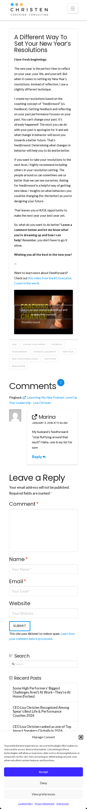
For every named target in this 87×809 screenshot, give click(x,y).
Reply (37, 456)
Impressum (62, 803)
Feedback (56, 344)
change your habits (34, 344)
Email (17, 581)
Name (18, 559)
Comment (24, 504)
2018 (14, 344)
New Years (50, 359)
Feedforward (19, 351)
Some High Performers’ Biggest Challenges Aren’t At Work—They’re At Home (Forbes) (42, 692)
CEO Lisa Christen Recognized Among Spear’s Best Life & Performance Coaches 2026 (41, 712)
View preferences (43, 794)
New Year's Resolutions (25, 359)
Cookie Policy (25, 803)
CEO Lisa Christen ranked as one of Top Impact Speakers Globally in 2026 (42, 729)
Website (19, 603)
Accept (43, 772)
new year (68, 351)
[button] (81, 737)
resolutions (18, 366)
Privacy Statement (44, 803)
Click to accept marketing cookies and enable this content (43, 312)
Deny (43, 783)
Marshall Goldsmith (44, 351)
